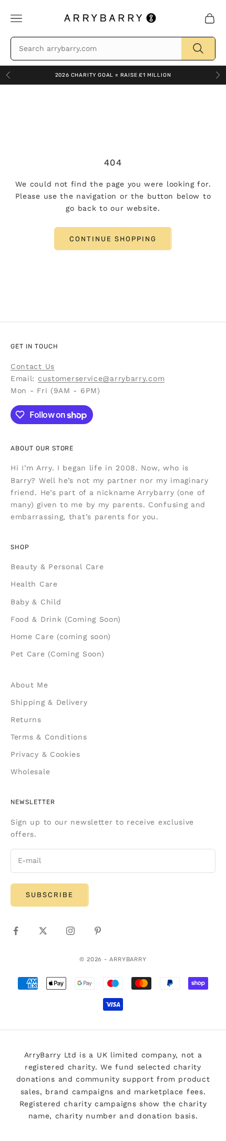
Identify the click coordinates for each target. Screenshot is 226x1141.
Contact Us (33, 366)
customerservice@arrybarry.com (101, 378)
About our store (42, 448)
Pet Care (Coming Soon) (57, 654)
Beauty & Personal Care (57, 566)
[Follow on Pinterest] (98, 931)
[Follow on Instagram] (70, 931)
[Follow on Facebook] (16, 931)
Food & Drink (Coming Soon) (66, 619)
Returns (26, 719)
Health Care (34, 584)
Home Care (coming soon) (61, 636)
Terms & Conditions (49, 737)
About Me (29, 685)
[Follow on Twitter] (43, 931)
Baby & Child (36, 602)
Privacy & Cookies (45, 754)
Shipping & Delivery (49, 702)
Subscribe (50, 895)
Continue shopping (112, 239)
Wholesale (30, 771)
